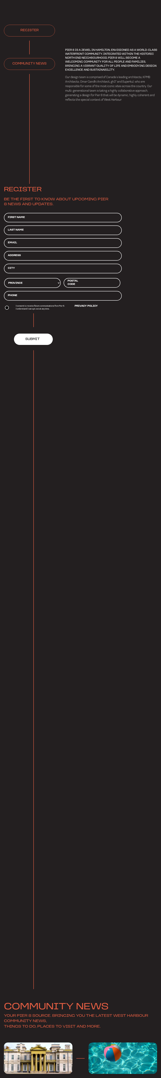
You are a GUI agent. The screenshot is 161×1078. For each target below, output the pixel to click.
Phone (12, 295)
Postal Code (73, 282)
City (11, 268)
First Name (16, 217)
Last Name (16, 230)
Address (14, 255)
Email (12, 242)
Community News (29, 64)
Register (29, 30)
